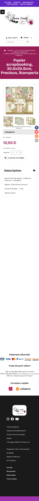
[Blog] (37, 140)
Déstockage (11, 475)
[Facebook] (37, 127)
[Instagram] (37, 136)
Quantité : (6, 152)
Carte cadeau (12, 479)
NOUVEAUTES (28, 2)
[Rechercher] (28, 42)
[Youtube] (37, 132)
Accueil (9, 467)
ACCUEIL (7, 2)
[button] (33, 121)
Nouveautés (11, 471)
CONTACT (17, 2)
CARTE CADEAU (26, 4)
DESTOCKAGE (12, 4)
